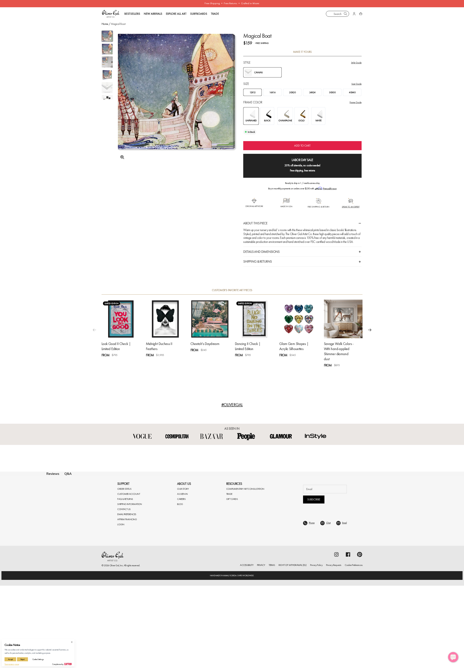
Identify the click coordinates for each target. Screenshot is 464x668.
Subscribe (313, 587)
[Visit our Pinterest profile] (359, 642)
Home (105, 24)
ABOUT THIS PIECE (255, 223)
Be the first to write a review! (232, 547)
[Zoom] (121, 157)
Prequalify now (330, 188)
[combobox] (337, 14)
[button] (369, 329)
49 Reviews (346, 371)
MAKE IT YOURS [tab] (302, 52)
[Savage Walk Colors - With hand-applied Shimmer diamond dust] (343, 319)
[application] (453, 657)
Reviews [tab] (52, 474)
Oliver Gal (114, 652)
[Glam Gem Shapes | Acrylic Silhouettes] (298, 319)
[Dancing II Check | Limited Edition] (254, 319)
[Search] (345, 14)
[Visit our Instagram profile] (336, 642)
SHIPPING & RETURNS (257, 261)
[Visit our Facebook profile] (348, 642)
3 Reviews (167, 361)
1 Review (122, 361)
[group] (176, 100)
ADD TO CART (302, 145)
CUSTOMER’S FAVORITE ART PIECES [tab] (232, 290)
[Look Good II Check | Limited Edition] (121, 319)
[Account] (354, 14)
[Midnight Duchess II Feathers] (165, 319)
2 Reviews (256, 361)
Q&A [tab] (68, 474)
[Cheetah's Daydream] (209, 319)
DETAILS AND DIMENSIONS (261, 252)
